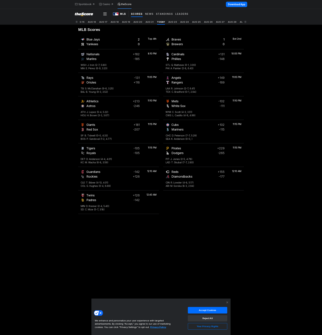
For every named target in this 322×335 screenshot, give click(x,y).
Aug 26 (208, 21)
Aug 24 (184, 21)
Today (161, 21)
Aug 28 (232, 21)
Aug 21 (150, 21)
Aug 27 (220, 21)
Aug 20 (137, 21)
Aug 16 (92, 21)
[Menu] (105, 14)
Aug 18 (115, 21)
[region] (161, 316)
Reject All (207, 318)
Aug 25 (196, 21)
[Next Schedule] (245, 22)
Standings (164, 13)
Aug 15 (80, 21)
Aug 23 (172, 21)
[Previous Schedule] (76, 22)
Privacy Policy (158, 327)
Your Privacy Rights (207, 326)
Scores (137, 13)
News (149, 13)
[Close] (227, 302)
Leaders (182, 13)
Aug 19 (126, 21)
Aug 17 (103, 21)
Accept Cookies (207, 310)
